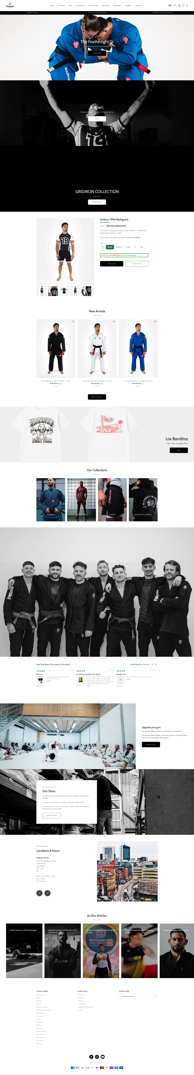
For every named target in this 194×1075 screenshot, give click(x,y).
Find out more (151, 744)
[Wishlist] (183, 5)
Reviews (39, 1022)
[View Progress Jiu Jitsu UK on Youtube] (103, 1057)
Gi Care (38, 1019)
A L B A (80, 1010)
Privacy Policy (40, 1038)
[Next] (47, 893)
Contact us (39, 1016)
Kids (70, 5)
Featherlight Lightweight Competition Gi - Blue (138, 381)
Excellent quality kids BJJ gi (88, 674)
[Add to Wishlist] (73, 321)
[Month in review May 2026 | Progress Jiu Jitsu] (139, 951)
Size (101, 243)
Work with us (40, 1041)
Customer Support (42, 991)
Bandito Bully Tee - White (120, 686)
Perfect (39, 674)
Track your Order (41, 995)
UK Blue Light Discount (43, 1010)
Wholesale (117, 5)
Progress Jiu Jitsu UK (99, 1062)
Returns (38, 1004)
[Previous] (39, 893)
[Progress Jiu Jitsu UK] (10, 6)
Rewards (105, 5)
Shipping (39, 1025)
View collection (97, 397)
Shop (97, 119)
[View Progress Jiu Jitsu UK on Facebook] (91, 1057)
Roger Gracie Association (85, 1007)
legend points (120, 226)
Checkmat (81, 1001)
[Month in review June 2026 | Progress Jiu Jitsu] (101, 951)
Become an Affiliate (42, 1007)
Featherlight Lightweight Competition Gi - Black (55, 381)
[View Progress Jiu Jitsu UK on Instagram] (97, 1057)
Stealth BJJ (81, 998)
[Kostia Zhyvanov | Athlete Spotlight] (24, 951)
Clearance (138, 5)
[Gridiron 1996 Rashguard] (42, 291)
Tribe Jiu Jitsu (82, 995)
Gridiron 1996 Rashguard (114, 219)
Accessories (80, 5)
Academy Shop (83, 991)
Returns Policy (40, 1034)
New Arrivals (93, 5)
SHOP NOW (97, 53)
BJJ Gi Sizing (40, 1013)
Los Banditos (82, 1004)
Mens (52, 5)
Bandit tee (121, 674)
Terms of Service (41, 1031)
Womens (61, 5)
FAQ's (38, 998)
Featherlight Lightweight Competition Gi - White (97, 381)
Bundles (128, 5)
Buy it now (137, 264)
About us (39, 1001)
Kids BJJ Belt (79, 685)
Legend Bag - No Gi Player (40, 686)
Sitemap (38, 1044)
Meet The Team (51, 816)
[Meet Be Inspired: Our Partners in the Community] (62, 951)
